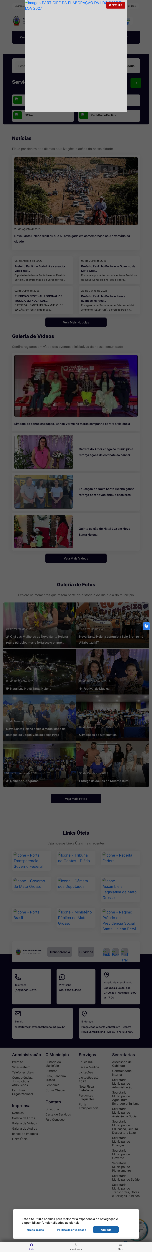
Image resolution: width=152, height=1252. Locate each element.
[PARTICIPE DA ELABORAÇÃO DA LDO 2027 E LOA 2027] (76, 56)
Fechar (115, 6)
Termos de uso (34, 1229)
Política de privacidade (71, 1229)
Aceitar (106, 1230)
